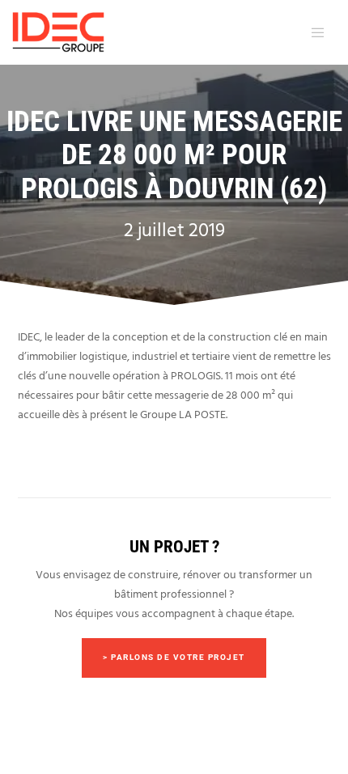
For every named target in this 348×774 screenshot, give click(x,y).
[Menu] (314, 32)
